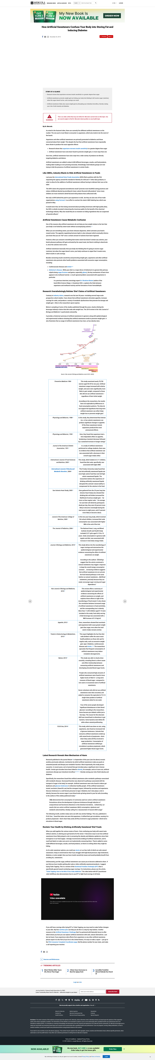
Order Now (112, 1049)
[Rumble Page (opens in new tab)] (93, 1000)
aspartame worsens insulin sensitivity (75, 148)
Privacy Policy (85, 1056)
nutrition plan (63, 929)
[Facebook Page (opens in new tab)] (56, 1000)
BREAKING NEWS (51, 3)
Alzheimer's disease (55, 270)
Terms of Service (96, 1056)
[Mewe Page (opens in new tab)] (77, 1000)
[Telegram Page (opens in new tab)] (66, 1000)
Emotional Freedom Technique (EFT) (86, 866)
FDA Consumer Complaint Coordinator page (62, 942)
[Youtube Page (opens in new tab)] (86, 1000)
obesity (80, 769)
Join (80, 982)
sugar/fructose (63, 272)
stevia (78, 850)
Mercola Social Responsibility (77, 1015)
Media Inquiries (74, 1011)
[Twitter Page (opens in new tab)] (62, 1000)
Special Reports (95, 1015)
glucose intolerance (61, 786)
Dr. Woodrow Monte (86, 280)
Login (75, 982)
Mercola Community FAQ (76, 1013)
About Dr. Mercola (59, 1011)
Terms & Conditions (70, 1039)
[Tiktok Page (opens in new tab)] (82, 1000)
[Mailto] (43, 955)
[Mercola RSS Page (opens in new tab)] (98, 1000)
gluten (84, 272)
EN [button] (114, 3)
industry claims (59, 295)
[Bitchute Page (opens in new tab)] (89, 1000)
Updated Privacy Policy (83, 1039)
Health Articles (59, 1015)
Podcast (93, 1013)
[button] (103, 36)
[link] (43, 37)
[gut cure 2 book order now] (77, 22)
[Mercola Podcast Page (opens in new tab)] (96, 1000)
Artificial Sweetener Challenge (66, 932)
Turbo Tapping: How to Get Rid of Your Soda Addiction (63, 871)
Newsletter (93, 1011)
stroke (69, 267)
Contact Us (58, 1013)
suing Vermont (60, 200)
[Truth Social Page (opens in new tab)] (72, 1000)
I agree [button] (106, 1056)
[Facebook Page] (41, 955)
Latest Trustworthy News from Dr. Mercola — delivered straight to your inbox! (56, 992)
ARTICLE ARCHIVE (62, 3)
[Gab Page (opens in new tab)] (69, 1000)
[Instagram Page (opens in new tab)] (59, 1000)
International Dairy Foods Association (67, 177)
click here (56, 1030)
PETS (69, 3)
